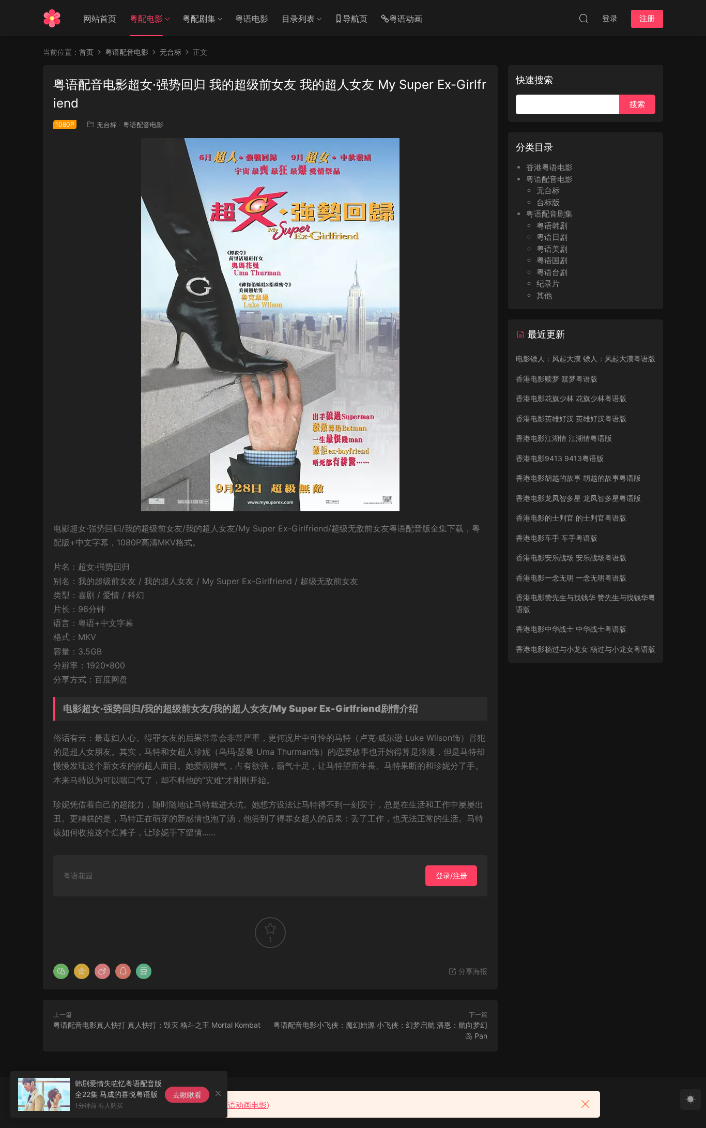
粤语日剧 (551, 237)
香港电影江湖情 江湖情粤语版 (564, 438)
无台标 (107, 124)
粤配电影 (146, 18)
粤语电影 (251, 18)
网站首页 (99, 18)
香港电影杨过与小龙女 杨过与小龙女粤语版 (585, 649)
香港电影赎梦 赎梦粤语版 (556, 378)
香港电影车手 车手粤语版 (556, 537)
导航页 (355, 18)
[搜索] (583, 18)
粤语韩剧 (551, 226)
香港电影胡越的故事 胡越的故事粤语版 (578, 478)
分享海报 (471, 971)
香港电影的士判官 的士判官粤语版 (571, 517)
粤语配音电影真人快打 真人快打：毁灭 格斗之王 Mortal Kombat (156, 1024)
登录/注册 (451, 875)
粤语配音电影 (143, 124)
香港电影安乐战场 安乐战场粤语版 (571, 557)
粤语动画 (405, 18)
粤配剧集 (199, 18)
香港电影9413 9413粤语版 (560, 458)
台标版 (548, 202)
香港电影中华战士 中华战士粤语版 (571, 628)
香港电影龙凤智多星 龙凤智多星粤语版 (578, 498)
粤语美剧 (551, 249)
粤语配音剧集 (549, 214)
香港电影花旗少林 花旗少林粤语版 (571, 398)
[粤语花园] (52, 18)
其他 (544, 295)
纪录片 (548, 283)
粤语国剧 (551, 260)
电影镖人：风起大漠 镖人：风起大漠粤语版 (585, 358)
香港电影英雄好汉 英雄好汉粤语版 (571, 418)
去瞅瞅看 (187, 1094)
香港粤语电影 (549, 167)
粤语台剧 (551, 272)
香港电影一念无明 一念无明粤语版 (571, 577)
